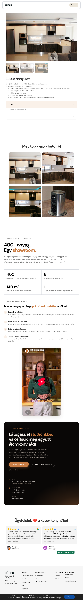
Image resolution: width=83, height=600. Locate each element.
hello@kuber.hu (17, 499)
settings (58, 598)
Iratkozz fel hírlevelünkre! (43, 464)
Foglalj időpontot (18, 464)
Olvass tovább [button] (13, 541)
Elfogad (69, 597)
